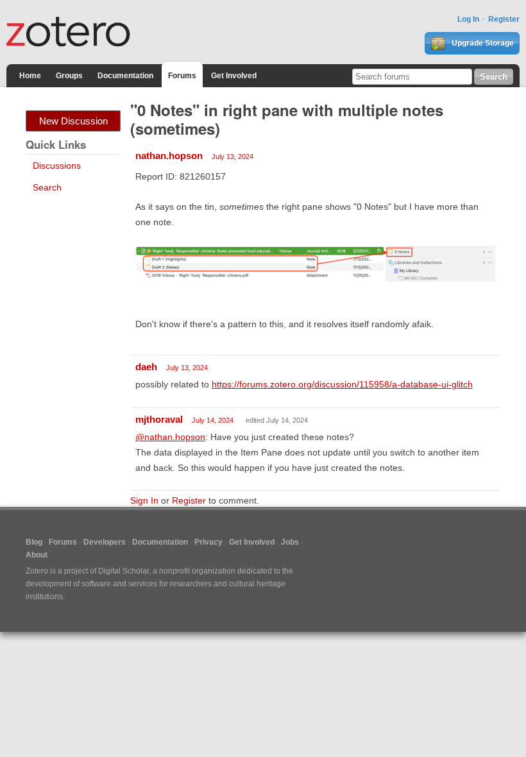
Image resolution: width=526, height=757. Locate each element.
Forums (182, 75)
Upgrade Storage (482, 42)
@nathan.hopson (170, 437)
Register (504, 19)
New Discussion (73, 120)
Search (47, 187)
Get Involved (234, 75)
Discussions (57, 165)
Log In (468, 19)
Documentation (125, 75)
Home (30, 75)
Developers (104, 542)
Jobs (290, 542)
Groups (69, 75)
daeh (146, 366)
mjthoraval (159, 419)
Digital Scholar (123, 570)
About (36, 554)
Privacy (208, 542)
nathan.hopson (169, 155)
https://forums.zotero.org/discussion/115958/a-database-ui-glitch (342, 384)
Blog (34, 542)
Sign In (144, 500)
